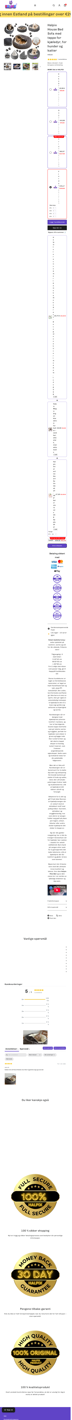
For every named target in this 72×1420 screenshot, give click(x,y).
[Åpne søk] (54, 5)
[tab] (12, 1049)
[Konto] (59, 5)
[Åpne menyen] (35, 5)
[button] (35, 999)
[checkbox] (9, 1059)
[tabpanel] (35, 1069)
